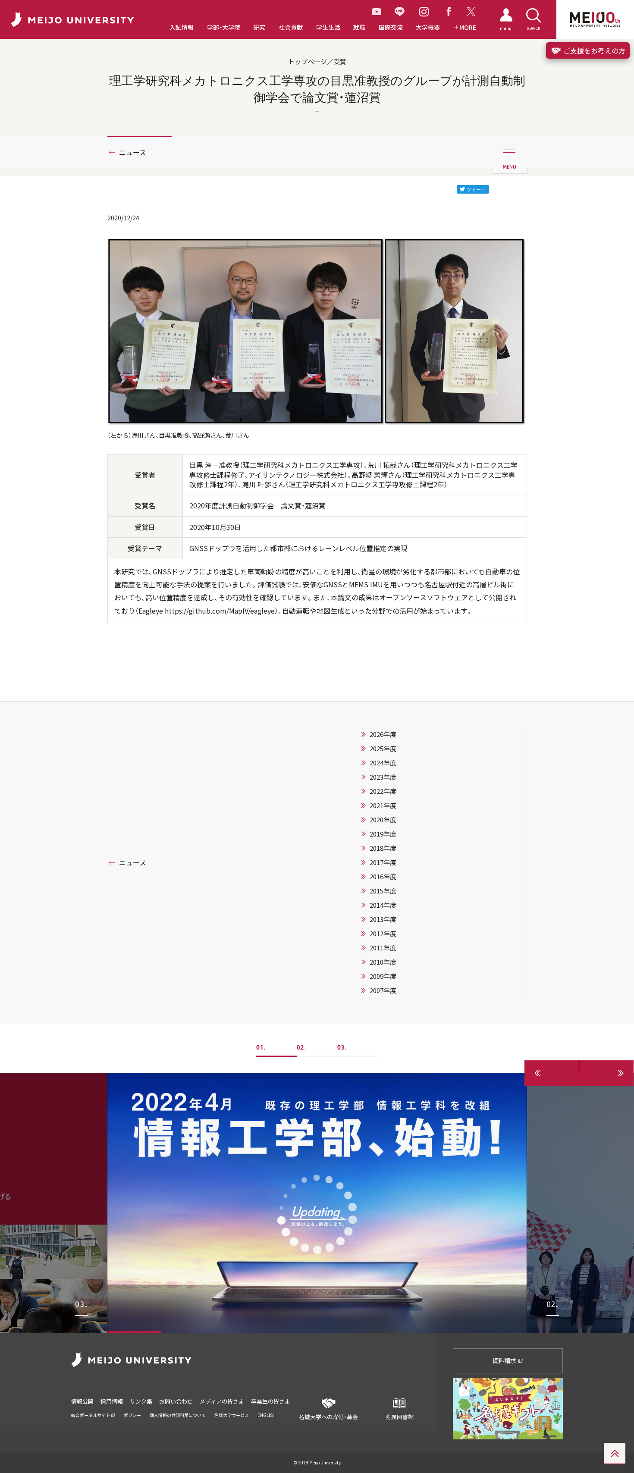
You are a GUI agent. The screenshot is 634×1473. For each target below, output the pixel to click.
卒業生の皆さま (270, 1401)
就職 (359, 27)
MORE (467, 27)
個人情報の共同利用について (178, 1415)
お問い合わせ (176, 1401)
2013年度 (383, 919)
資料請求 (505, 1360)
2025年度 (383, 748)
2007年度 (383, 990)
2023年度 (383, 777)
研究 (259, 27)
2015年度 (383, 891)
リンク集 (141, 1401)
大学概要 (428, 27)
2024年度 (383, 763)
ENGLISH (266, 1415)
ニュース (132, 152)
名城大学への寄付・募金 (328, 1416)
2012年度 (383, 933)
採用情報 (111, 1401)
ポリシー (132, 1415)
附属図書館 (400, 1416)
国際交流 (391, 27)
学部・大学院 (223, 27)
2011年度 (383, 948)
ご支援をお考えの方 (593, 50)
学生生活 (328, 27)
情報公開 (82, 1401)
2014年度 (383, 905)
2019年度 (383, 834)
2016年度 (383, 876)
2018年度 (383, 848)
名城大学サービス (231, 1415)
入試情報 (181, 27)
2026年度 (383, 734)
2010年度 (383, 962)
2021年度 (383, 805)
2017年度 (383, 862)
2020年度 (383, 819)
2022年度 (383, 791)
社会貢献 (291, 27)
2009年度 (383, 976)
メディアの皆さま (222, 1401)
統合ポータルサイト (91, 1415)
